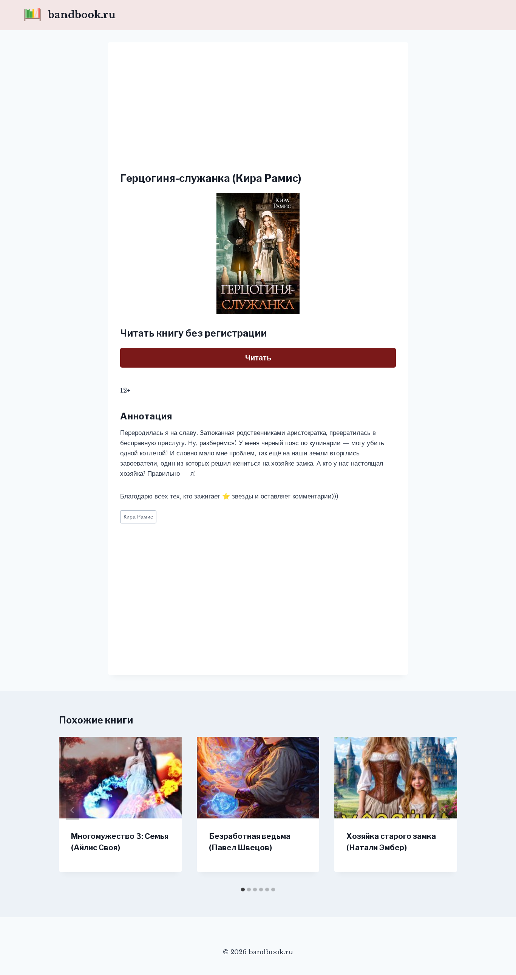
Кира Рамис (138, 517)
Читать (258, 357)
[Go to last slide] (72, 810)
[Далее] (443, 810)
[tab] (243, 889)
